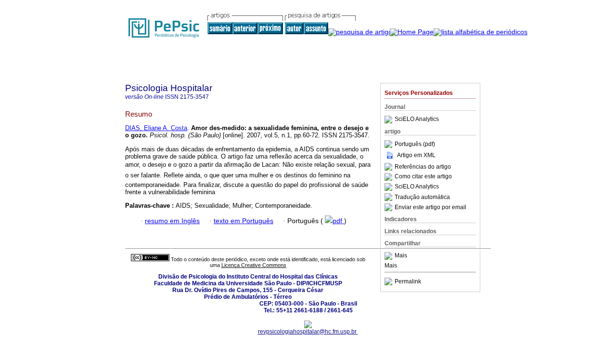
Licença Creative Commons (253, 265)
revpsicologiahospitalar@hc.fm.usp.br (308, 331)
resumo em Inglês (172, 221)
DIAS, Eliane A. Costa (156, 128)
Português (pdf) (415, 144)
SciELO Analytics (417, 119)
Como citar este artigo (423, 177)
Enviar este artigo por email (430, 207)
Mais (401, 256)
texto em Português (243, 221)
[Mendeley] (390, 256)
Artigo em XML (416, 155)
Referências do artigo (423, 166)
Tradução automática (422, 197)
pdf (338, 221)
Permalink (408, 281)
